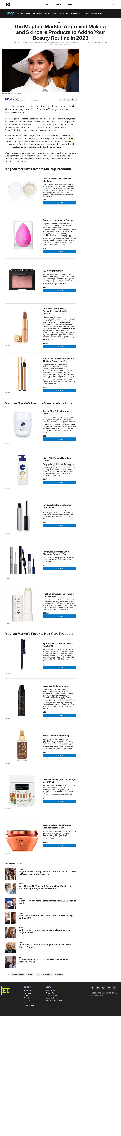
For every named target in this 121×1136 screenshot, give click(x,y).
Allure (69, 280)
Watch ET (71, 4)
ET (47, 188)
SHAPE (60, 785)
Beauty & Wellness (34, 13)
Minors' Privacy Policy (54, 1000)
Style (20, 13)
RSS (25, 1008)
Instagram (27, 993)
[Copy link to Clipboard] (76, 100)
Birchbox (49, 235)
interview (53, 367)
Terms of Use (50, 991)
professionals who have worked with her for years (37, 147)
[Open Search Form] (114, 4)
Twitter (26, 995)
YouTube (27, 998)
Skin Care (59, 974)
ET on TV (27, 1000)
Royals (30, 974)
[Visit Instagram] (103, 988)
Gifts (85, 13)
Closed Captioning (52, 995)
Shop (10, 13)
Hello (70, 325)
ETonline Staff (29, 1005)
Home (47, 13)
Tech (55, 13)
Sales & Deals (97, 13)
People (52, 319)
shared (52, 464)
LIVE (48, 4)
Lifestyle (64, 13)
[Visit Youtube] (109, 988)
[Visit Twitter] (98, 988)
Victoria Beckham (68, 328)
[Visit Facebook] (92, 988)
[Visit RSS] (114, 988)
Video (58, 4)
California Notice (52, 998)
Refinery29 (64, 833)
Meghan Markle (30, 118)
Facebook (27, 991)
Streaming (75, 13)
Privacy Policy (51, 993)
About (26, 1003)
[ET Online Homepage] (8, 4)
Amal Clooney (48, 340)
